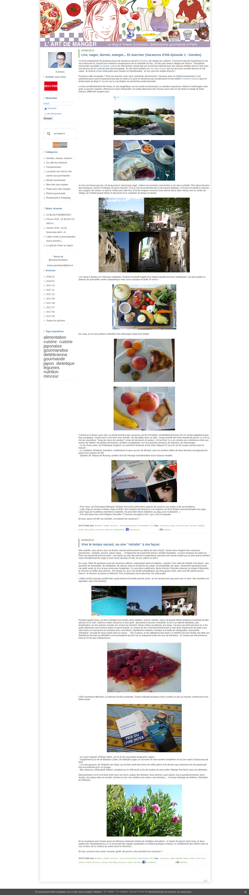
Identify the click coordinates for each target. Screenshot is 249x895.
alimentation (55, 337)
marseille (113, 862)
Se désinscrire (54, 113)
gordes (92, 529)
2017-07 (50, 307)
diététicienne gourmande (55, 356)
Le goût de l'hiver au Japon (59, 245)
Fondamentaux (53, 167)
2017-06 (50, 312)
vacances (164, 525)
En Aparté (103, 81)
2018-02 (50, 276)
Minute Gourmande (55, 180)
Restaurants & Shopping (58, 198)
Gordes (144, 61)
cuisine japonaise (58, 343)
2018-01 (50, 281)
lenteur (89, 862)
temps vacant (176, 525)
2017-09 (50, 298)
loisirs (81, 529)
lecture (186, 525)
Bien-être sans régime (57, 184)
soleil (172, 858)
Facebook (133, 529)
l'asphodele (118, 529)
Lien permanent (128, 525)
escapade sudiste (108, 66)
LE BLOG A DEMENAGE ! (58, 215)
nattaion (178, 858)
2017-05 (50, 316)
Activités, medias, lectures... (59, 158)
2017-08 (50, 303)
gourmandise (56, 350)
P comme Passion (190, 79)
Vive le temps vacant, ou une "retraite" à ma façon (120, 544)
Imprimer (167, 529)
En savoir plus (184, 892)
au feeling (204, 437)
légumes (52, 367)
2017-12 (50, 285)
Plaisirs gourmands (55, 193)
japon (49, 363)
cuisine (50, 341)
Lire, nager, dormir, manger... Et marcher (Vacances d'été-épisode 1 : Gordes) (141, 55)
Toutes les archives (55, 320)
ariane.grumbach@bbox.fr (60, 265)
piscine (193, 525)
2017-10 (50, 294)
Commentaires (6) (144, 858)
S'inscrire (52, 108)
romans (104, 862)
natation (200, 525)
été (86, 529)
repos (192, 858)
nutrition (51, 372)
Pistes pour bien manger (58, 189)
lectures (96, 862)
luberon (108, 529)
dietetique (65, 363)
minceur (51, 376)
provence (100, 529)
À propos (60, 72)
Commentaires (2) (144, 525)
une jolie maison (158, 68)
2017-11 (50, 290)
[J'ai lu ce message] (245, 891)
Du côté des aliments (56, 162)
